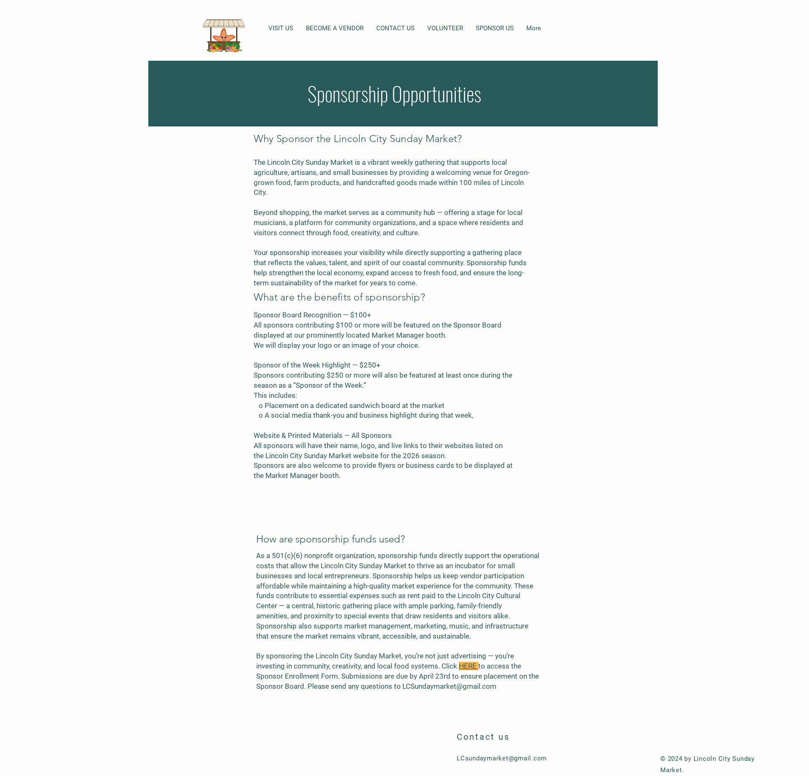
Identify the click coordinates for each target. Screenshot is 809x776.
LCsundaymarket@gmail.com (502, 758)
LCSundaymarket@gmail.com (449, 686)
